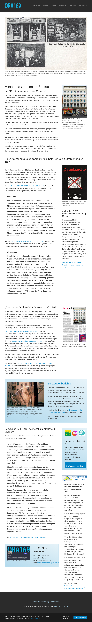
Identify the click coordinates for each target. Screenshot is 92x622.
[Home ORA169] (13, 6)
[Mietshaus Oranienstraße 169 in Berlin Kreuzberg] (74, 101)
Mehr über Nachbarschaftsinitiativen (75, 465)
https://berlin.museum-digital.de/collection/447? (27, 537)
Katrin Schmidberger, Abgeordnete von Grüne (21, 331)
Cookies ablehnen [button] (66, 617)
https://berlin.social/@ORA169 (48, 563)
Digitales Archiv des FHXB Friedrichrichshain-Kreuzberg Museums (72, 265)
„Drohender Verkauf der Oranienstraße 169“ (27, 341)
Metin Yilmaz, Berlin (61, 606)
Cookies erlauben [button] (80, 617)
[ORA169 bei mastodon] (18, 553)
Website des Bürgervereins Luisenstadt (73, 587)
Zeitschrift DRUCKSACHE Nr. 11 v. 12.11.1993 (27, 186)
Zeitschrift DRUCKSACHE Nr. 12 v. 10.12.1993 (27, 241)
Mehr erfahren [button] (36, 618)
